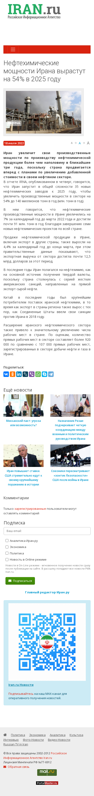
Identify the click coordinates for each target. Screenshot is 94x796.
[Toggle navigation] (13, 49)
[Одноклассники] (12, 374)
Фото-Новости (33, 740)
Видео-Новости (59, 740)
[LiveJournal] (25, 374)
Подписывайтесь (21, 694)
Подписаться (22, 581)
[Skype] (44, 374)
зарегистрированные (30, 509)
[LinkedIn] (19, 374)
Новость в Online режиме (28, 559)
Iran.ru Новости (21, 685)
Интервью (11, 740)
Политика (16, 553)
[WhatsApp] (38, 374)
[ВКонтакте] (6, 374)
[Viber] (31, 374)
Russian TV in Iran (15, 744)
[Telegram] (51, 374)
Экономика (17, 547)
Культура (76, 735)
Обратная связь (18, 767)
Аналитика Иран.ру (23, 541)
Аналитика (57, 735)
